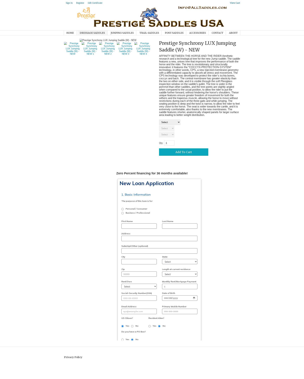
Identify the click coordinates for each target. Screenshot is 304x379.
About (233, 32)
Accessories (197, 32)
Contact (217, 32)
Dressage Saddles (92, 32)
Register (80, 3)
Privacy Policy (73, 357)
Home (70, 32)
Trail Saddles (149, 32)
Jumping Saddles (122, 32)
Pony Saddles (174, 32)
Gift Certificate (95, 3)
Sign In (69, 3)
